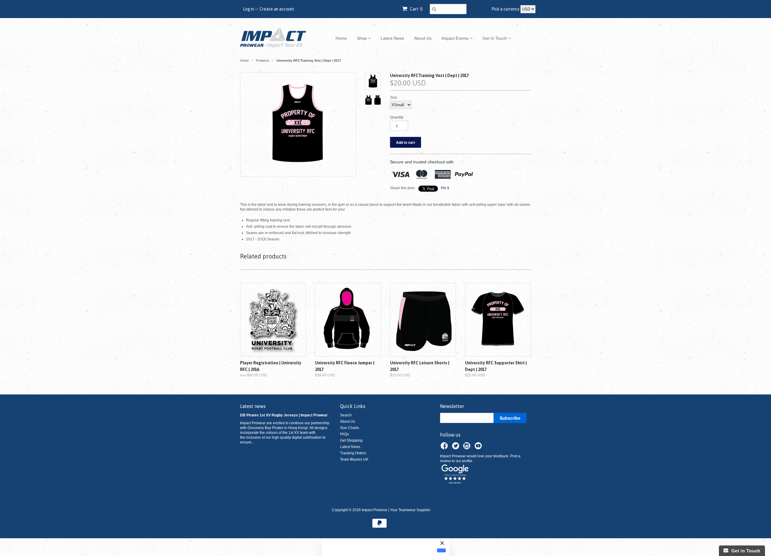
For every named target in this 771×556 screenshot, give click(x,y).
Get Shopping (351, 440)
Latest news (253, 406)
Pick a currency (506, 9)
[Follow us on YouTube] (479, 447)
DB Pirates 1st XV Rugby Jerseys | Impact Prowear (284, 415)
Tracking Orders (353, 453)
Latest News (392, 38)
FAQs (344, 434)
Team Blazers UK (354, 459)
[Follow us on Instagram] (467, 447)
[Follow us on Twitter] (456, 447)
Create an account (277, 9)
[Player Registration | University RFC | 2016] (273, 320)
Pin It (445, 188)
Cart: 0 (415, 9)
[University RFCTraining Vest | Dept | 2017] (298, 124)
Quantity (397, 117)
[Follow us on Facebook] (445, 447)
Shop (362, 38)
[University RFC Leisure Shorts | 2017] (423, 320)
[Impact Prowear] (273, 38)
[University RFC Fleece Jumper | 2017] (348, 320)
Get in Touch (744, 550)
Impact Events (456, 38)
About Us (423, 38)
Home (341, 38)
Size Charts (349, 428)
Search (346, 415)
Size (393, 97)
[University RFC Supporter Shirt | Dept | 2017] (498, 320)
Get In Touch (495, 38)
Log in (248, 9)
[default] (441, 550)
